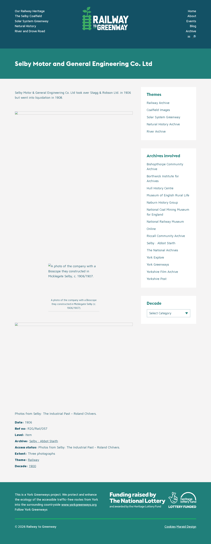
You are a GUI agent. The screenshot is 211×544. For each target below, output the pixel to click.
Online (151, 229)
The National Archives (162, 250)
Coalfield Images (158, 110)
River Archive (156, 131)
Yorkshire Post (156, 279)
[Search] (194, 36)
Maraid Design (186, 526)
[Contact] (189, 36)
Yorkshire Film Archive (162, 271)
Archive (191, 31)
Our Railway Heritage (30, 11)
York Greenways (158, 264)
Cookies (170, 526)
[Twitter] (50, 509)
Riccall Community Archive (166, 236)
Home (192, 11)
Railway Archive (158, 103)
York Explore (155, 257)
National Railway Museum (165, 221)
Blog (193, 26)
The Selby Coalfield (28, 16)
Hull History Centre (160, 188)
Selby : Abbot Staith (43, 441)
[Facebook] (56, 509)
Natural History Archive (163, 124)
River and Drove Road (30, 31)
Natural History (25, 26)
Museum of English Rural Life (168, 195)
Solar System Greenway (31, 21)
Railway (33, 460)
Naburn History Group (162, 202)
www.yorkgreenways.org (79, 504)
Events (191, 21)
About (191, 16)
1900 (32, 466)
